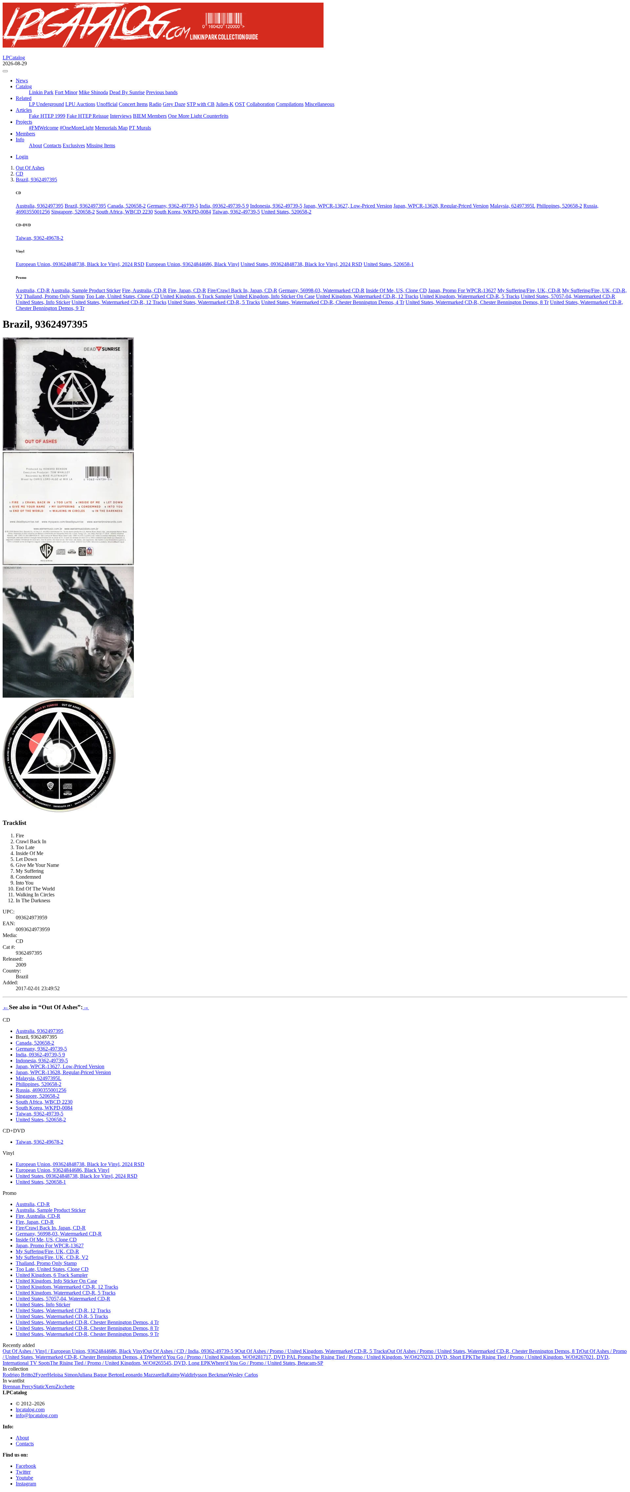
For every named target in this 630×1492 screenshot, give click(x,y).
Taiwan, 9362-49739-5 (236, 212)
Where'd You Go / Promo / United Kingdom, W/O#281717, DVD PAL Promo (229, 1357)
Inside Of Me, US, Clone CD (396, 290)
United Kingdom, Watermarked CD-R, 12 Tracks (367, 296)
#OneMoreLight (77, 128)
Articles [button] (24, 110)
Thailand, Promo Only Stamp (54, 296)
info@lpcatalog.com (37, 1415)
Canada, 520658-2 (126, 206)
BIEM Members (150, 116)
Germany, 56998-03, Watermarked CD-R (322, 290)
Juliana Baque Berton (100, 1375)
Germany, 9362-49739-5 (172, 206)
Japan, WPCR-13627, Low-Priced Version (348, 206)
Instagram (26, 1483)
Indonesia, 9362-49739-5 (276, 206)
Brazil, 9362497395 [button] (36, 179)
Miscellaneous (319, 104)
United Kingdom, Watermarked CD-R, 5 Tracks (469, 296)
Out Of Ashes (30, 168)
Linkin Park (41, 92)
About (35, 145)
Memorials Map (111, 128)
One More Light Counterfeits (198, 116)
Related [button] (24, 98)
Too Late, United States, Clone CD (122, 296)
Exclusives (74, 145)
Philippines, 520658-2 (559, 206)
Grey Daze (174, 104)
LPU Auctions (80, 104)
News (22, 80)
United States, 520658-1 (389, 264)
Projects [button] (24, 122)
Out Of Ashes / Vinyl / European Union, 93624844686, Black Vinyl (73, 1351)
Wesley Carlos (243, 1375)
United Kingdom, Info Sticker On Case (274, 296)
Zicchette (64, 1386)
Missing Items (100, 145)
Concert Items (133, 104)
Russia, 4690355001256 (41, 1090)
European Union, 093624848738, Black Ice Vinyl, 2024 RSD (80, 264)
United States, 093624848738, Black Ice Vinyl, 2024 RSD (301, 264)
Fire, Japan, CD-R (187, 290)
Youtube (24, 1478)
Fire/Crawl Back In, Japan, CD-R (242, 290)
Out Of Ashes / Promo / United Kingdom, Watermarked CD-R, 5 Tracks (312, 1351)
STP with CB (201, 104)
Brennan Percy (18, 1386)
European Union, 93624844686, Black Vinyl (192, 264)
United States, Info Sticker (43, 302)
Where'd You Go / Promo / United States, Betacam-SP (267, 1363)
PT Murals (140, 128)
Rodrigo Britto (19, 1375)
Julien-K (225, 104)
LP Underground (46, 104)
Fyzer (41, 1375)
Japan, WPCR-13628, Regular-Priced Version (441, 206)
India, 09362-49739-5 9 (224, 206)
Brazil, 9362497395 (85, 206)
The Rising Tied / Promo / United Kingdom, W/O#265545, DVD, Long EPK (130, 1363)
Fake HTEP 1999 (47, 116)
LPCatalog (14, 57)
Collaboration (260, 104)
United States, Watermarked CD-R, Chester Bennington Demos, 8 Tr (477, 302)
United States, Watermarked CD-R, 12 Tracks (119, 302)
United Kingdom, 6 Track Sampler (196, 296)
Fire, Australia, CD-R (144, 290)
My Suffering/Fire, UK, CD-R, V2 (52, 1257)
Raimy (173, 1375)
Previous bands (162, 92)
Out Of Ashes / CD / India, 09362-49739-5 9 (190, 1351)
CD (19, 173)
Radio (155, 104)
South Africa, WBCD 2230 (124, 212)
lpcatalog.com (30, 1409)
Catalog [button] (24, 86)
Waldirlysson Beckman (204, 1375)
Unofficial (106, 104)
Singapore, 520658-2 (73, 212)
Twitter (23, 1472)
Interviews (121, 116)
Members (25, 133)
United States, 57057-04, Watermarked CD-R (568, 296)
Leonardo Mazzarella (144, 1375)
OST (240, 104)
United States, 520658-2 (286, 212)
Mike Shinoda (93, 92)
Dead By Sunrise (127, 92)
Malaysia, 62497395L (512, 206)
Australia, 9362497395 (39, 206)
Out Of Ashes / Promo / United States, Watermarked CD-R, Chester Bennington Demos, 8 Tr (483, 1351)
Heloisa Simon (62, 1375)
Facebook (26, 1466)
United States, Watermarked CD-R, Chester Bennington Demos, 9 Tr (87, 1334)
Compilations (290, 104)
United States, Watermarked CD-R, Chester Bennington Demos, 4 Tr (332, 302)
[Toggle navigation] (5, 71)
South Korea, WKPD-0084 (182, 212)
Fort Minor (66, 92)
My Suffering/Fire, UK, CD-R (529, 290)
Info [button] (20, 139)
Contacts (52, 145)
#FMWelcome (43, 128)
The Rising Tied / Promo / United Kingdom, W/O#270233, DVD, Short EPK (391, 1357)
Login (22, 156)
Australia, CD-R (33, 290)
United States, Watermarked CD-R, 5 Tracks (214, 302)
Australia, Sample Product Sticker (86, 290)
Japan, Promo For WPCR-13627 (462, 290)
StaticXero (44, 1386)
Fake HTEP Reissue (88, 116)
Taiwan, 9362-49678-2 (39, 238)
